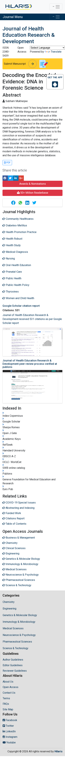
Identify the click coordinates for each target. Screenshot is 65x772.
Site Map (8, 709)
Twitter (9, 725)
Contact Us (9, 692)
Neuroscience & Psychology (19, 635)
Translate (56, 51)
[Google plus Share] (21, 178)
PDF (8, 162)
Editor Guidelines (12, 665)
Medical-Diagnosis (16, 251)
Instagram (11, 736)
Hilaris (58, 751)
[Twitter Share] (10, 178)
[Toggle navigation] (56, 6)
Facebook (11, 720)
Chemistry (8, 602)
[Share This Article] (13, 203)
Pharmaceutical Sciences (17, 641)
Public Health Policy (17, 285)
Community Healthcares (19, 218)
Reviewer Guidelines (15, 670)
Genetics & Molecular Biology (20, 615)
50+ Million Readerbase (34, 192)
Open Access (10, 687)
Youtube (11, 742)
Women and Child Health (19, 298)
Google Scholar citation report (21, 305)
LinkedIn (10, 731)
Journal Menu (13, 17)
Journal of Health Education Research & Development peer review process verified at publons (29, 363)
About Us (8, 681)
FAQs (6, 703)
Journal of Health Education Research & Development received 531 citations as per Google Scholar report (32, 319)
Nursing (10, 258)
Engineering (9, 608)
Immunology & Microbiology (19, 621)
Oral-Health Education (18, 265)
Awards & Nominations (32, 183)
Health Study (13, 245)
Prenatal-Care (13, 271)
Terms (6, 698)
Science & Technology (15, 648)
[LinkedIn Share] (15, 178)
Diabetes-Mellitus (16, 225)
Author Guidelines (13, 659)
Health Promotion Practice (20, 232)
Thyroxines (12, 291)
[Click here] (18, 7)
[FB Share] (5, 178)
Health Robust (13, 238)
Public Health (13, 278)
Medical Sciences (13, 628)
